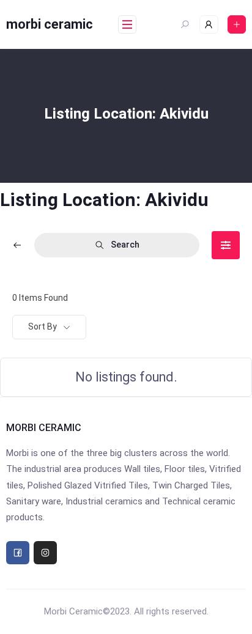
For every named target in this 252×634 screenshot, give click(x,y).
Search (125, 244)
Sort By (42, 326)
